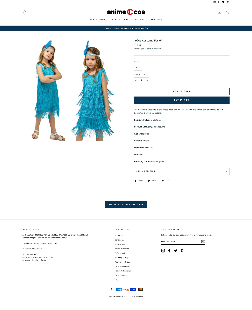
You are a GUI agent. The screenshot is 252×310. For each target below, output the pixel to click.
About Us (119, 235)
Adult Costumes (98, 19)
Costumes (139, 19)
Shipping (138, 48)
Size (136, 62)
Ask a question (145, 171)
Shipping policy (121, 257)
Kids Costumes (120, 19)
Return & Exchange (123, 271)
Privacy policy (121, 244)
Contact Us (119, 240)
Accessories (156, 19)
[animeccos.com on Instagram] (163, 250)
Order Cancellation (123, 266)
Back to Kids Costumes (128, 204)
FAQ (116, 279)
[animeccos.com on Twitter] (175, 250)
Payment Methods (122, 262)
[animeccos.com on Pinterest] (182, 250)
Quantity (139, 74)
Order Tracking (121, 275)
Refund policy (121, 253)
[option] (126, 28)
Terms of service (122, 248)
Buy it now (182, 100)
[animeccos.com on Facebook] (169, 250)
